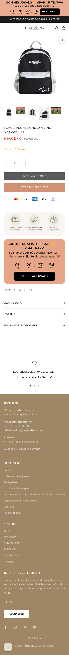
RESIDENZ (10, 537)
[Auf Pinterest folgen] (24, 627)
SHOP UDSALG (50, 11)
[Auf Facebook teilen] (14, 289)
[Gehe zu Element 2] (20, 110)
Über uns (9, 506)
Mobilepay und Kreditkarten (20, 500)
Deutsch (33, 638)
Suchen (8, 470)
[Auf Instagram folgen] (15, 627)
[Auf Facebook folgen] (5, 627)
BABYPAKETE (12, 543)
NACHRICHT (11, 555)
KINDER (8, 531)
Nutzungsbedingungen (17, 476)
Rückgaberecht (12, 482)
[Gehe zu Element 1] (9, 112)
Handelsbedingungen (16, 488)
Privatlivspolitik (12, 513)
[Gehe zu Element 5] (56, 110)
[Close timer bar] (65, 2)
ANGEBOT (10, 561)
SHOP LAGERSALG (34, 276)
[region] (34, 370)
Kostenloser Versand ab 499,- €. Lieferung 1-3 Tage (34, 494)
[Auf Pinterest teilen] (25, 289)
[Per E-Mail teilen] (30, 289)
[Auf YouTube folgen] (34, 627)
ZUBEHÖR (10, 549)
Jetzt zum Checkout (34, 187)
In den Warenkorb (34, 176)
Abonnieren (16, 614)
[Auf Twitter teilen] (19, 289)
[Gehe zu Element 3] (32, 112)
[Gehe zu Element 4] (44, 113)
